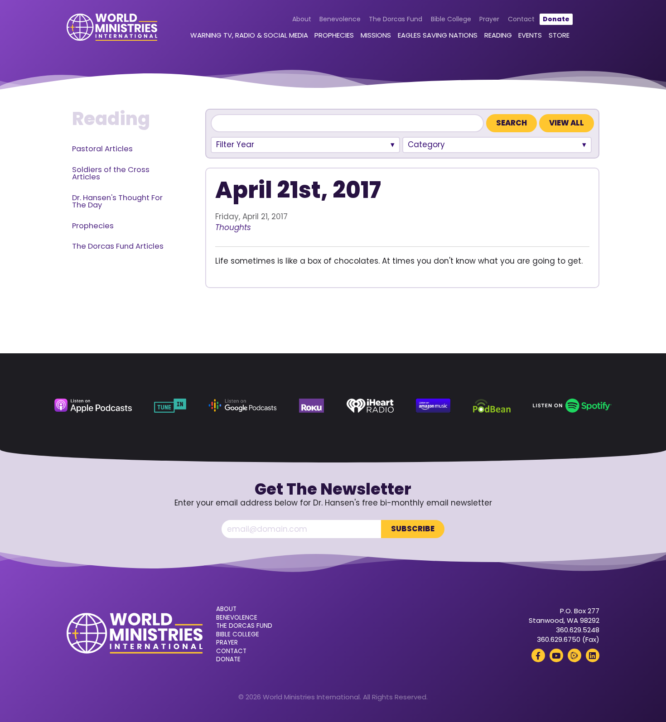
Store (559, 35)
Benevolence (340, 19)
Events (530, 35)
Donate (556, 19)
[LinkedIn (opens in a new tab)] (592, 655)
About (301, 19)
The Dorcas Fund (395, 19)
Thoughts (233, 227)
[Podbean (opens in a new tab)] (492, 406)
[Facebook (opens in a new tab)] (538, 655)
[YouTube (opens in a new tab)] (556, 655)
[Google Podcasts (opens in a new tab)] (242, 406)
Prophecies (334, 35)
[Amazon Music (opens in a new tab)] (433, 406)
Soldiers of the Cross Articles (111, 173)
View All (566, 123)
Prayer (489, 19)
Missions (376, 35)
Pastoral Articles (102, 149)
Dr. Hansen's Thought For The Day (117, 202)
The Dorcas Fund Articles (118, 246)
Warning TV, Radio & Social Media (249, 35)
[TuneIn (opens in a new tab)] (170, 406)
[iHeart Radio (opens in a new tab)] (370, 406)
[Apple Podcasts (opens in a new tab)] (93, 406)
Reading (498, 35)
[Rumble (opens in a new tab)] (574, 655)
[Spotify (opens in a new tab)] (572, 406)
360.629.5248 (577, 630)
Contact (521, 19)
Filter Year (235, 144)
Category (426, 144)
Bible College (451, 19)
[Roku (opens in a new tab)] (311, 406)
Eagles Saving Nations (438, 35)
